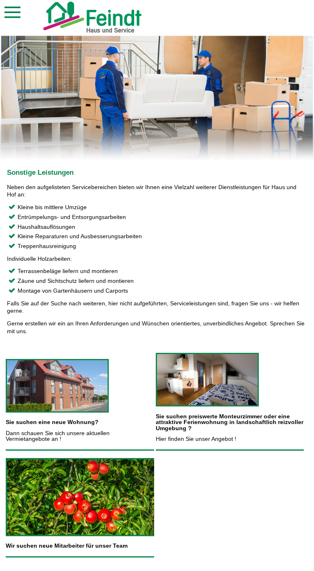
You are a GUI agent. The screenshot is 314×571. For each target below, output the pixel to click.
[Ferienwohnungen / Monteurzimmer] (207, 404)
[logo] (92, 30)
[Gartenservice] (81, 534)
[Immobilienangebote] (57, 410)
